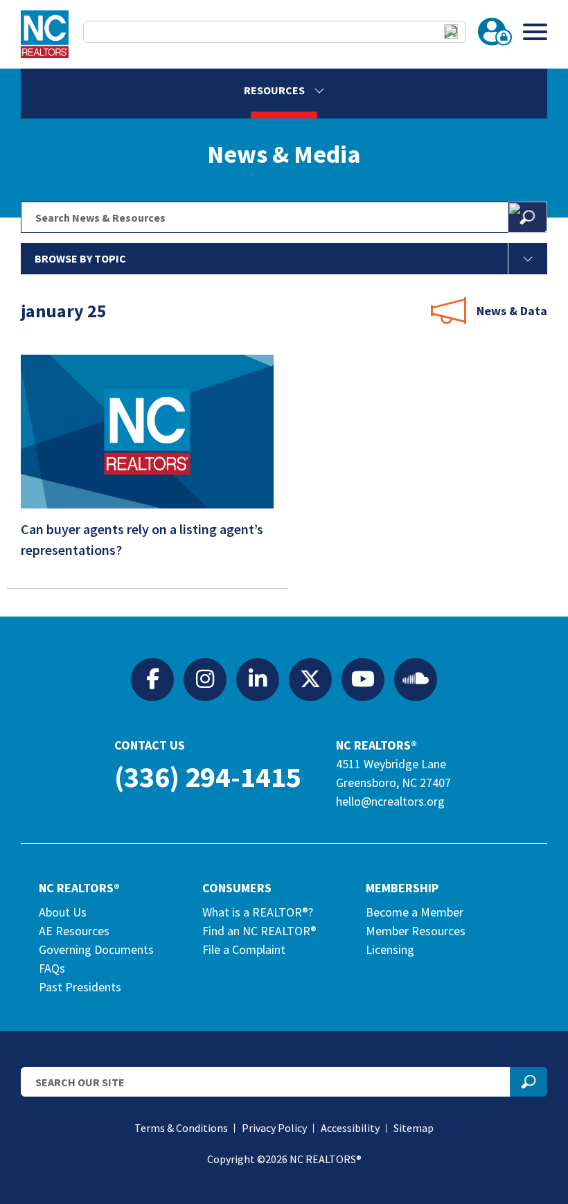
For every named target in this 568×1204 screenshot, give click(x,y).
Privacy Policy (274, 1128)
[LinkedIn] (257, 679)
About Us (63, 912)
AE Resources (74, 931)
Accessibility (350, 1128)
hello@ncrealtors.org (390, 801)
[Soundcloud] (415, 679)
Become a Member (414, 912)
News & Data (512, 311)
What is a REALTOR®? (257, 912)
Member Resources (415, 931)
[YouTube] (362, 679)
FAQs (52, 968)
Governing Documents (96, 949)
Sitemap (413, 1128)
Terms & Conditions (181, 1128)
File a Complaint (243, 949)
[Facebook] (152, 679)
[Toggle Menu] (535, 31)
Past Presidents (80, 987)
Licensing (390, 949)
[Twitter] (310, 679)
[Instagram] (205, 679)
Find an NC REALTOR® (259, 931)
